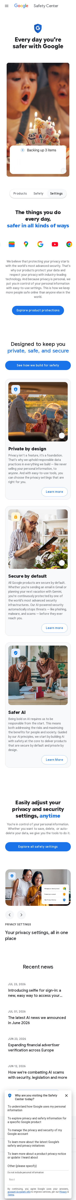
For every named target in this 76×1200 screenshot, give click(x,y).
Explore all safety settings (38, 847)
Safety (39, 193)
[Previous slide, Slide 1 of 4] (9, 914)
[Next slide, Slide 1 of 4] (21, 914)
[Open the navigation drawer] (6, 5)
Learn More (54, 760)
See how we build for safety (38, 365)
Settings (56, 193)
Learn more (54, 492)
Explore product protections (38, 310)
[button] (63, 170)
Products (20, 193)
